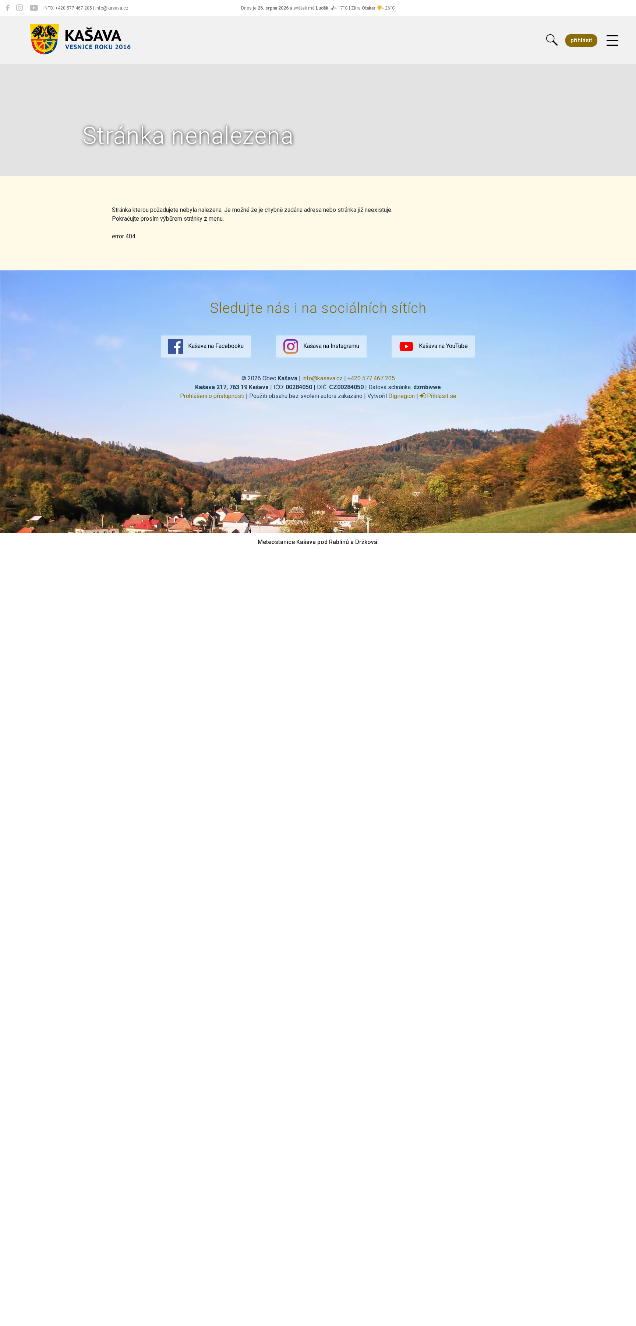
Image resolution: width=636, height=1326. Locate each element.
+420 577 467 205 (371, 378)
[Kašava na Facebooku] (8, 8)
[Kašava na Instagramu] (19, 8)
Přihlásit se (440, 395)
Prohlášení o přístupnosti (212, 395)
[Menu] (612, 40)
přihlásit (581, 40)
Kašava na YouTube (442, 345)
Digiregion (401, 395)
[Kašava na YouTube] (33, 8)
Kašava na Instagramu (330, 345)
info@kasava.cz (322, 378)
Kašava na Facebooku (215, 345)
